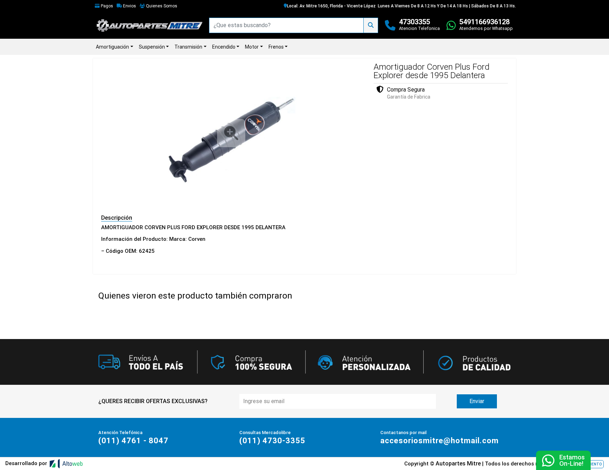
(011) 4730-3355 (272, 440)
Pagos (106, 6)
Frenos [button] (276, 47)
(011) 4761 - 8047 (133, 440)
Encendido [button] (223, 47)
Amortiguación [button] (112, 47)
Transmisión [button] (188, 47)
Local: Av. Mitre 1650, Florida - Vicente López (331, 6)
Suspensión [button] (152, 47)
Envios (129, 6)
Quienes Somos (161, 6)
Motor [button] (252, 47)
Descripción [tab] (116, 217)
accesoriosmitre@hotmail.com (439, 440)
